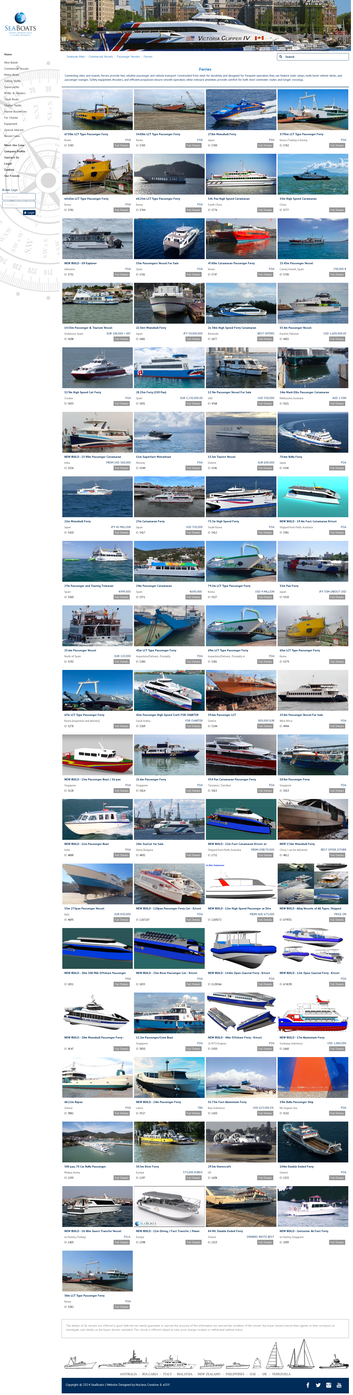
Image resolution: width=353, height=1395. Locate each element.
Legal (8, 163)
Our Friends (12, 176)
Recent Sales (12, 136)
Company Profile (14, 151)
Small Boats (11, 99)
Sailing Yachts (12, 81)
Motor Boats (11, 75)
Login (30, 212)
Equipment (10, 124)
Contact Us (11, 157)
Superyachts (11, 87)
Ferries (148, 56)
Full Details (121, 145)
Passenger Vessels (128, 56)
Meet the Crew (14, 145)
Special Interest (13, 130)
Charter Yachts (13, 105)
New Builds (11, 62)
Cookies (9, 170)
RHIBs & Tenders (15, 93)
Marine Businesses (15, 111)
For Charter (11, 117)
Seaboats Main (76, 56)
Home (8, 54)
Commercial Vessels (16, 68)
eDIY (166, 1385)
